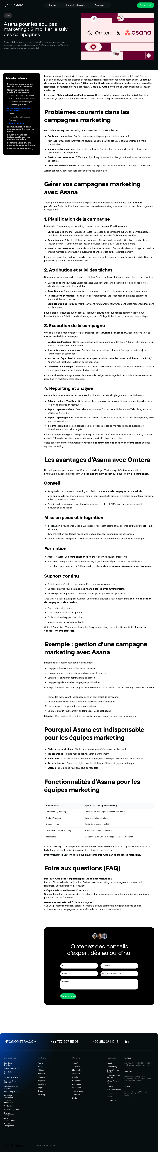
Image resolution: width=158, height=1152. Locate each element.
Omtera (99, 95)
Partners (53, 5)
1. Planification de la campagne (21, 95)
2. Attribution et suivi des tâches (21, 98)
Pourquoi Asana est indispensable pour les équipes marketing (18, 137)
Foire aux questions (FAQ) (20, 149)
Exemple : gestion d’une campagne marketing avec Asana (20, 129)
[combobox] (105, 973)
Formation (13, 120)
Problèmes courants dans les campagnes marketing (20, 85)
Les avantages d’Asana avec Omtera (18, 109)
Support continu (16, 123)
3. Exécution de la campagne (20, 102)
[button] (54, 5)
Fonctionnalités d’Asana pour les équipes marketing (21, 144)
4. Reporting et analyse (18, 105)
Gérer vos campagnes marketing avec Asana (18, 91)
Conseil (12, 114)
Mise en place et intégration (20, 117)
